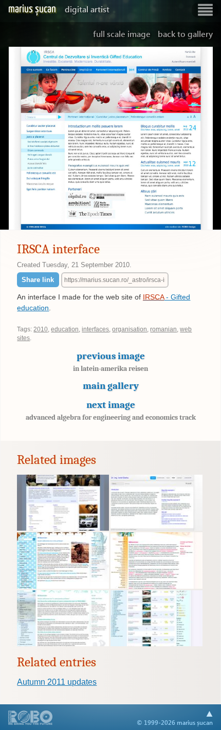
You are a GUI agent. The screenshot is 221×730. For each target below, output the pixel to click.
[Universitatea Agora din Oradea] (63, 528)
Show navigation (205, 10)
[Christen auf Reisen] (156, 586)
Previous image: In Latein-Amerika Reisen (28, 138)
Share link (38, 280)
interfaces (95, 329)
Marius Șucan (58, 9)
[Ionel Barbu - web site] (156, 528)
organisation (129, 329)
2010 (40, 329)
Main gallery (111, 385)
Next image (111, 410)
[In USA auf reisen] (63, 586)
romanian (163, 329)
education (65, 329)
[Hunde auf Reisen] (156, 644)
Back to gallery (185, 33)
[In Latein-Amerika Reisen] (63, 644)
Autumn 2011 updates (57, 682)
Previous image (110, 361)
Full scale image (122, 33)
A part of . (30, 718)
